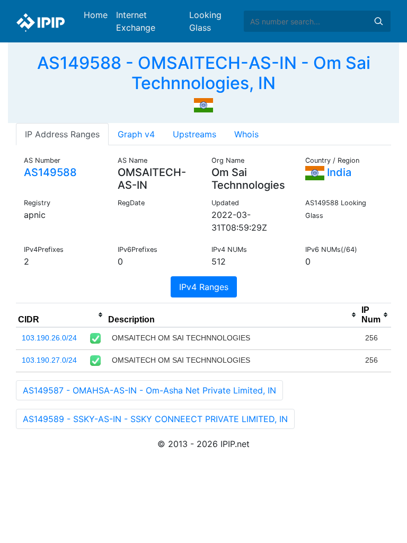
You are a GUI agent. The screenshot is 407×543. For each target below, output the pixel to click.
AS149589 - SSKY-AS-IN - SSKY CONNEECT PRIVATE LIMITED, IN (155, 419)
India (337, 172)
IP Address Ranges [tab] (62, 134)
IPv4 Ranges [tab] (203, 287)
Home (96, 15)
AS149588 (50, 172)
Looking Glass (205, 21)
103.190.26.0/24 (49, 338)
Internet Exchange (135, 21)
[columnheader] (61, 315)
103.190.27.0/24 (49, 360)
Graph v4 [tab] (136, 134)
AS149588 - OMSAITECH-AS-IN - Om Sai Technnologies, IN (203, 72)
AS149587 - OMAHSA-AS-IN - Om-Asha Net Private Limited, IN (149, 390)
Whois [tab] (246, 134)
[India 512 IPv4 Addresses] (203, 104)
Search (378, 21)
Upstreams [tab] (194, 134)
